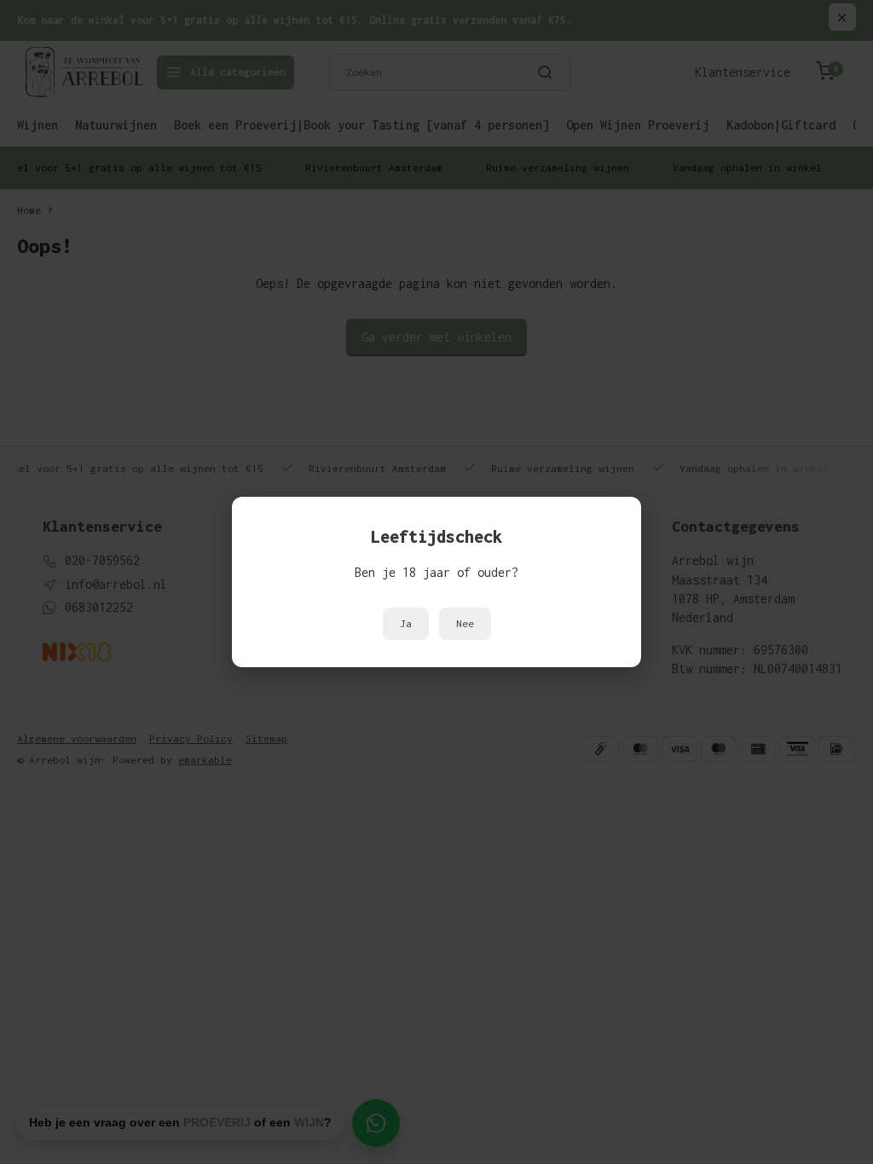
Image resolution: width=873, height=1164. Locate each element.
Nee (465, 624)
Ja (406, 624)
